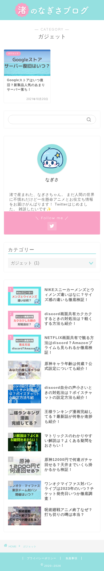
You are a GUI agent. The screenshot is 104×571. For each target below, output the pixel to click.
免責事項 (71, 558)
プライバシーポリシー (41, 558)
